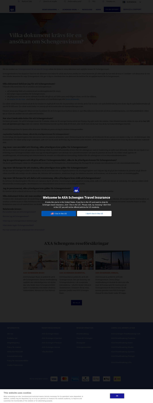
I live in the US (60, 213)
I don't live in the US (94, 213)
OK (117, 396)
